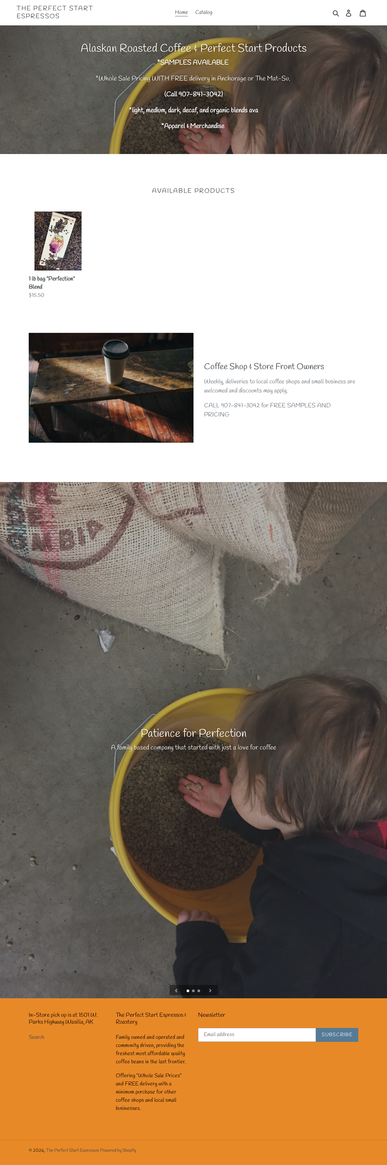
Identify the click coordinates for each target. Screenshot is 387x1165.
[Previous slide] (176, 990)
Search (36, 1037)
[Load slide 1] (188, 991)
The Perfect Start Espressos (55, 12)
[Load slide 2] (194, 991)
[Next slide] (210, 990)
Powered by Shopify (118, 1150)
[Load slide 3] (199, 991)
